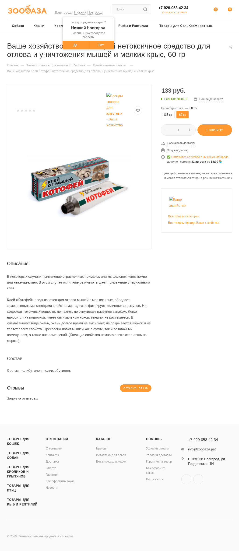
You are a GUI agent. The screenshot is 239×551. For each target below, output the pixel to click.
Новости (51, 487)
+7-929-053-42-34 (173, 8)
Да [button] (75, 45)
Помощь (154, 439)
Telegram (186, 479)
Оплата (51, 468)
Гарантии (52, 474)
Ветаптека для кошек (111, 461)
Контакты (52, 455)
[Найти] (145, 9)
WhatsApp (198, 479)
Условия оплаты (157, 448)
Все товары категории (183, 216)
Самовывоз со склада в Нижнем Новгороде (199, 157)
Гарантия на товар (159, 461)
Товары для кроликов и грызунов (18, 471)
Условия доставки (159, 455)
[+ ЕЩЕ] (225, 25)
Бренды (101, 448)
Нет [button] (101, 45)
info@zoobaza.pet (202, 449)
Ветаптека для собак (111, 455)
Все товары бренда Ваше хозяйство (193, 223)
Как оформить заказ (60, 481)
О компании (57, 439)
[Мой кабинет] (201, 10)
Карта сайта (154, 479)
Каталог (103, 439)
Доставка (52, 461)
